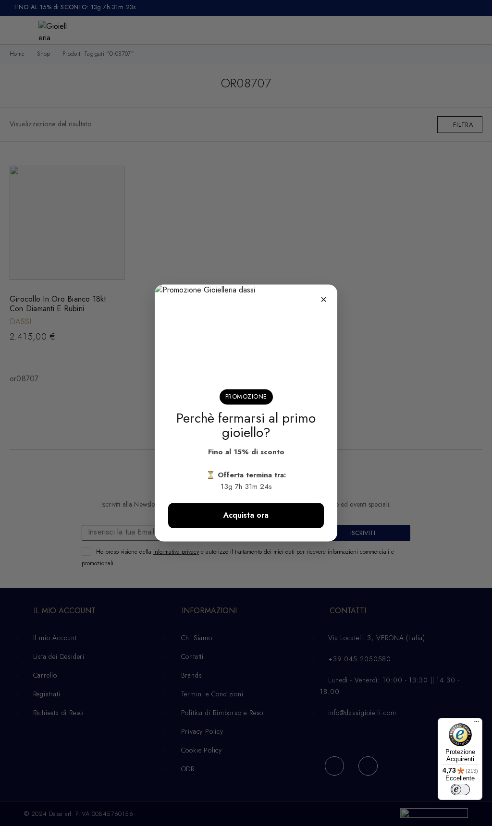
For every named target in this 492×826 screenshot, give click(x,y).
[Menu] (476, 723)
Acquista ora (246, 515)
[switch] (460, 789)
